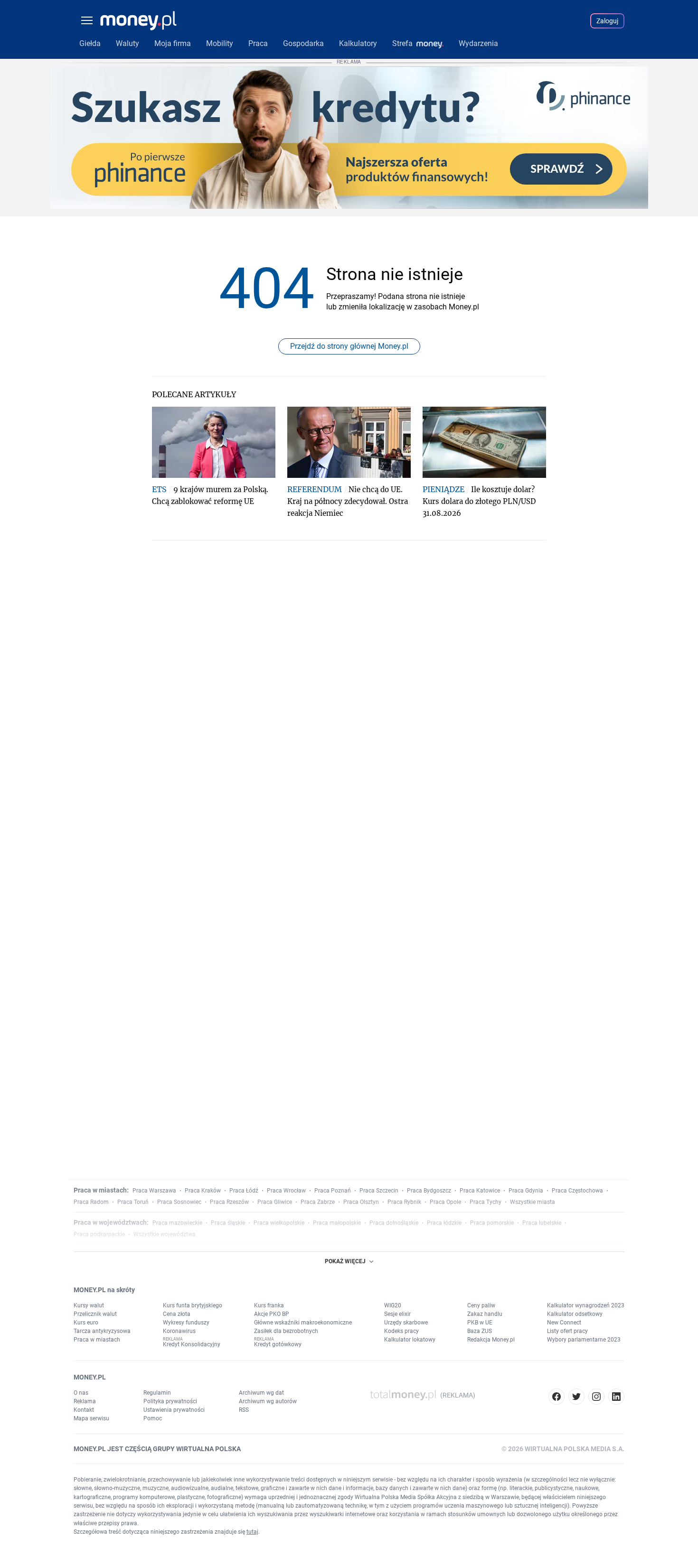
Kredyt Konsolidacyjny (191, 1344)
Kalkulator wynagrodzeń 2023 (585, 1305)
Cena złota (176, 1314)
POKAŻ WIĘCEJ (345, 1261)
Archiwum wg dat (261, 1392)
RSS (244, 1410)
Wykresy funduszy (186, 1322)
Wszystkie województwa (164, 1234)
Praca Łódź (243, 1190)
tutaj (252, 1531)
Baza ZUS (479, 1331)
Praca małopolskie (337, 1223)
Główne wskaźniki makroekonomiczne (303, 1322)
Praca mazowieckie (177, 1223)
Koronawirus (179, 1331)
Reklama (85, 1401)
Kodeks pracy (401, 1331)
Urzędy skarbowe (406, 1322)
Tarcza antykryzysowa (102, 1331)
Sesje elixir (397, 1314)
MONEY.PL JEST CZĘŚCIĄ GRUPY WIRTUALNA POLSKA (157, 1449)
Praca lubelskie (541, 1223)
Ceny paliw (481, 1305)
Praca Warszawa (154, 1190)
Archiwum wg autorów (268, 1401)
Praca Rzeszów (229, 1202)
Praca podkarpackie (99, 1234)
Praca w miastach (97, 1339)
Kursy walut (89, 1305)
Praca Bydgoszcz (429, 1190)
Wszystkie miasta (532, 1202)
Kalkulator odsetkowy (575, 1314)
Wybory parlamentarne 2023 (584, 1339)
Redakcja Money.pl (491, 1339)
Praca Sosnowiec (179, 1202)
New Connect (564, 1322)
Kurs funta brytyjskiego (192, 1305)
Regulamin (157, 1392)
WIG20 (392, 1305)
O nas (81, 1392)
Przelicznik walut (95, 1314)
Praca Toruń (133, 1202)
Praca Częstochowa (577, 1190)
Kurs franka (269, 1305)
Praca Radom (91, 1202)
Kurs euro (86, 1322)
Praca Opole (445, 1202)
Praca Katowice (480, 1190)
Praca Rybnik (404, 1202)
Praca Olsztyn (361, 1202)
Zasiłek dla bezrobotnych (286, 1331)
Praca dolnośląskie (393, 1223)
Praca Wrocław (286, 1190)
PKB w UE (479, 1322)
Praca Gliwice (274, 1202)
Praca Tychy (485, 1202)
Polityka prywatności (170, 1401)
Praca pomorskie (492, 1223)
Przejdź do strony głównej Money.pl (349, 346)
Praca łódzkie (444, 1223)
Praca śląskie (228, 1223)
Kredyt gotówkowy (278, 1344)
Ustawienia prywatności (174, 1410)
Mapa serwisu (91, 1418)
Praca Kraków (203, 1190)
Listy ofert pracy (567, 1331)
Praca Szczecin (378, 1190)
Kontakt (84, 1410)
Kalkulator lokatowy (409, 1339)
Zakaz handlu (484, 1314)
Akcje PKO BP (271, 1314)
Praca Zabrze (318, 1202)
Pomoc (152, 1418)
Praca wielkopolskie (279, 1223)
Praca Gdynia (526, 1190)
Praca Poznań (332, 1190)
